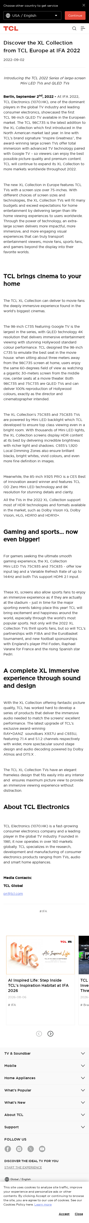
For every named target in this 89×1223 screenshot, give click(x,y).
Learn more (43, 1204)
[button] (50, 1034)
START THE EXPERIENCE (23, 1167)
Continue (75, 15)
